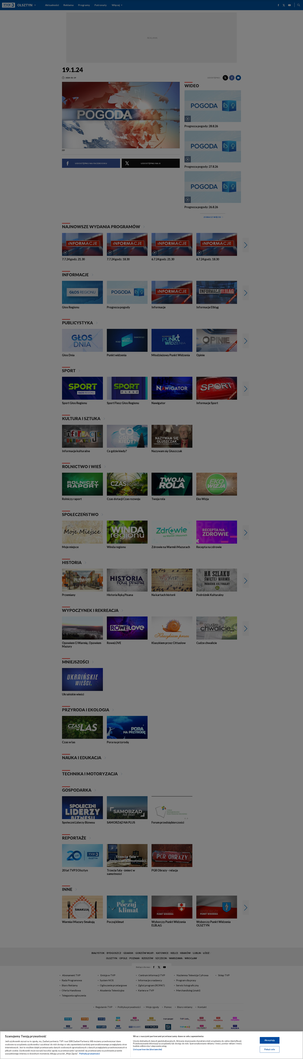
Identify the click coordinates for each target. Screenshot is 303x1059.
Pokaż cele (269, 1049)
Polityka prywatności (89, 1053)
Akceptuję (269, 1040)
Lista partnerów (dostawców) (147, 1049)
